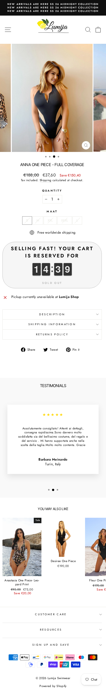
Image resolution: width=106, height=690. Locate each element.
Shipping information (52, 324)
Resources (51, 630)
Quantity (52, 191)
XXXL (64, 220)
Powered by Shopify (52, 686)
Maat (52, 211)
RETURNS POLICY (52, 334)
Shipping (46, 180)
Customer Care (51, 614)
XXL (50, 220)
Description (52, 314)
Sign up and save (51, 645)
